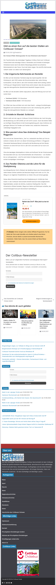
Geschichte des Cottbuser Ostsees (13, 512)
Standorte (5, 505)
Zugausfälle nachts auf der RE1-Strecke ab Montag (17, 418)
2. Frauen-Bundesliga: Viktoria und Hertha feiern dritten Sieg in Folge (23, 421)
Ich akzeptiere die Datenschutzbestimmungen (21, 283)
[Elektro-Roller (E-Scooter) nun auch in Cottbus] (10, 311)
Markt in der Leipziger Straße (11, 392)
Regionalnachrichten (8, 494)
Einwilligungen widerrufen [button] (10, 539)
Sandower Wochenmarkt (9, 395)
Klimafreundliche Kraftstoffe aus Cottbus (27, 323)
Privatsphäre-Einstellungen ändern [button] (13, 532)
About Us (5, 542)
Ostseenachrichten (14, 42)
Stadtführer (5, 501)
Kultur (4, 508)
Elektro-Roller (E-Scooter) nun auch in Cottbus (10, 322)
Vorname (8, 271)
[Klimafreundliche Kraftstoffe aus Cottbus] (28, 311)
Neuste (4, 487)
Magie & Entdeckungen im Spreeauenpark (44, 300)
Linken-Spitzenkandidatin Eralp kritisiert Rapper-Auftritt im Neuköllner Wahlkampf (27, 424)
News (4, 479)
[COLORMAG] (13, 455)
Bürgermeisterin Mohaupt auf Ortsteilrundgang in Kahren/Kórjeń (21, 348)
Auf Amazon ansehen (30, 221)
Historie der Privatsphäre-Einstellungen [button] (15, 535)
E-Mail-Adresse (10, 277)
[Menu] (3, 12)
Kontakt (4, 528)
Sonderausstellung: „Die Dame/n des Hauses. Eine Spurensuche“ (21, 398)
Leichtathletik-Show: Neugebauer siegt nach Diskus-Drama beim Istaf (23, 416)
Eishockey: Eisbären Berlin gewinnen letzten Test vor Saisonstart (21, 427)
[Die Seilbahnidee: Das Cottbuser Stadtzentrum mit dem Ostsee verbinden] (46, 311)
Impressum (5, 521)
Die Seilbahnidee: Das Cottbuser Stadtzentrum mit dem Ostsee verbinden (46, 324)
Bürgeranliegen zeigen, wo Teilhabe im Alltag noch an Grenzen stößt (22, 346)
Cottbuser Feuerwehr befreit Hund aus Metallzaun (17, 351)
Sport (3, 483)
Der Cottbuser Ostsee (16, 579)
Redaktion (18, 52)
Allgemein (6, 42)
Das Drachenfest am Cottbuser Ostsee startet (13, 300)
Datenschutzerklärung (9, 524)
